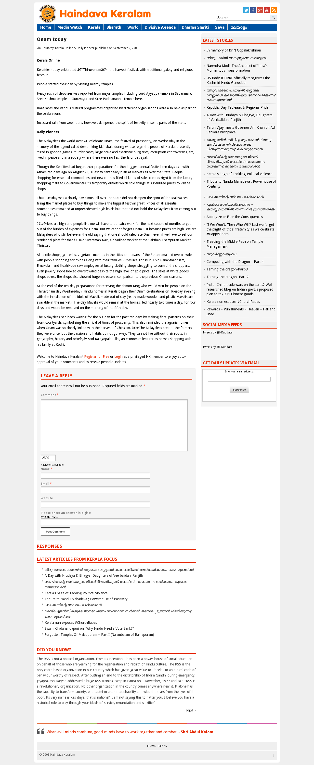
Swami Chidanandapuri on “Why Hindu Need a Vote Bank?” (89, 628)
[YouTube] (267, 12)
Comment (49, 395)
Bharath (113, 27)
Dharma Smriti (195, 27)
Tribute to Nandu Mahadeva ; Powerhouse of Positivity (86, 599)
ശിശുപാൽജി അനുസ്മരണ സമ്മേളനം (237, 58)
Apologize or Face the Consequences (235, 217)
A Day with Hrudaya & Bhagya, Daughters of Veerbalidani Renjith (94, 575)
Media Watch (69, 27)
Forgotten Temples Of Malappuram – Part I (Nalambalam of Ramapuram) (99, 635)
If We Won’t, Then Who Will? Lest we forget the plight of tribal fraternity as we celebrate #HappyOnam (240, 229)
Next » (191, 710)
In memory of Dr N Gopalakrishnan (234, 50)
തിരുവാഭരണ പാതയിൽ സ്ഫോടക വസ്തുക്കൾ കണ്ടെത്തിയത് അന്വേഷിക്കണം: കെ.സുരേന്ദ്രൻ (119, 570)
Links (162, 746)
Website (47, 498)
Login (118, 356)
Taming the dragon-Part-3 (227, 269)
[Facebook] (253, 12)
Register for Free (96, 356)
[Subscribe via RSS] (274, 12)
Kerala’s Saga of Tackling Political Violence (76, 593)
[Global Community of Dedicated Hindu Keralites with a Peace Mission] (94, 22)
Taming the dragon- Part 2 (228, 277)
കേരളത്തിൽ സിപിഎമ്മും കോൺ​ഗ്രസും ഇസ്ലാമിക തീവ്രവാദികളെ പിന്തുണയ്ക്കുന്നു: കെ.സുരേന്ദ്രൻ (239, 144)
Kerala (94, 27)
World (133, 27)
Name (46, 469)
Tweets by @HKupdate (217, 332)
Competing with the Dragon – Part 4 (235, 262)
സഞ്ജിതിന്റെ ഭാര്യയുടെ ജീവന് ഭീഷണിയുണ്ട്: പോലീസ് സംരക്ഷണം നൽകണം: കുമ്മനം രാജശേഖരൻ (236, 161)
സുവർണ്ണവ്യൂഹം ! (222, 254)
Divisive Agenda (160, 27)
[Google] (260, 12)
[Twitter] (246, 12)
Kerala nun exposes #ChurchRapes (71, 623)
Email (46, 483)
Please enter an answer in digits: (66, 513)
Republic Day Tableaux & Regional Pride (237, 107)
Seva (219, 27)
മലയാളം (239, 27)
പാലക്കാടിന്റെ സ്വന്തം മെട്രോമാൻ (73, 605)
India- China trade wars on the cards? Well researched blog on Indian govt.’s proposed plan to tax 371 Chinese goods (240, 289)
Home (45, 27)
